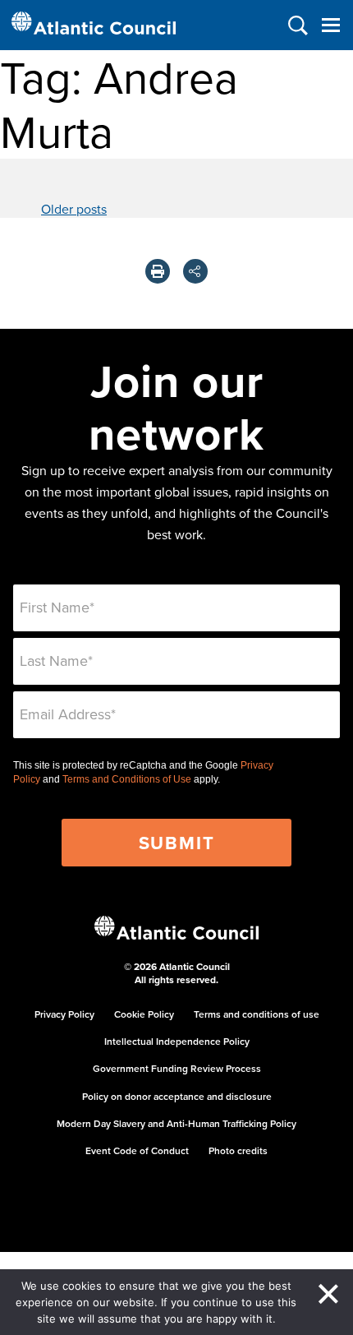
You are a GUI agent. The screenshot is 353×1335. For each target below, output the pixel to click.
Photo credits (238, 1150)
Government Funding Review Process (177, 1068)
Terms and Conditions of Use (126, 779)
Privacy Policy (64, 1014)
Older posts (74, 209)
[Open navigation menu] (330, 25)
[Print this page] (157, 271)
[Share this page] (195, 271)
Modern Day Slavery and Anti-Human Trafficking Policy (176, 1123)
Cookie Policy (144, 1014)
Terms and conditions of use (256, 1014)
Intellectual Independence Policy (177, 1041)
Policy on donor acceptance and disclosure (177, 1096)
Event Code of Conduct (137, 1150)
